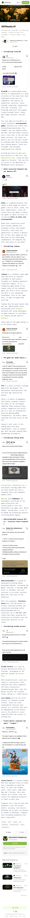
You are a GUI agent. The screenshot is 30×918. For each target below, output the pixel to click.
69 (4, 269)
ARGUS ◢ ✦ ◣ (10, 442)
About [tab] (9, 832)
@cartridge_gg (14, 337)
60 (4, 353)
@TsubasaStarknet (11, 252)
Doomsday (9, 362)
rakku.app (11, 184)
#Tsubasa (24, 265)
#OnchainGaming (7, 268)
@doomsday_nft (10, 363)
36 (4, 576)
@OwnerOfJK (9, 57)
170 (5, 87)
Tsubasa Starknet (11, 250)
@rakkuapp (9, 177)
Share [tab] (22, 832)
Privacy (16, 916)
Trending (11, 916)
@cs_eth (24, 337)
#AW (23, 66)
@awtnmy (5, 448)
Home (24, 916)
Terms (20, 916)
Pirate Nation (10, 727)
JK (7, 56)
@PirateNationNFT (11, 729)
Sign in (18, 2)
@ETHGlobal (10, 66)
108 (5, 662)
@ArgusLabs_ (10, 443)
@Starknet (23, 60)
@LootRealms (9, 530)
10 (4, 480)
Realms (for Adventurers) (14, 528)
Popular (6, 916)
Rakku (8, 176)
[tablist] (15, 832)
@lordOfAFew (9, 632)
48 (4, 776)
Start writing (15, 907)
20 (4, 381)
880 (5, 198)
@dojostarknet (21, 341)
